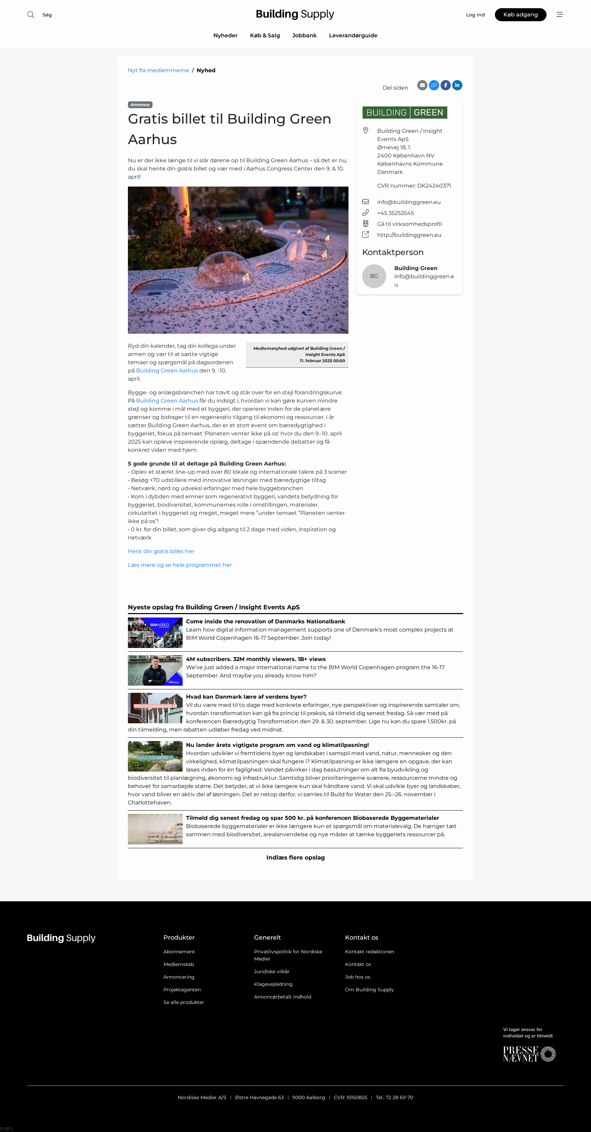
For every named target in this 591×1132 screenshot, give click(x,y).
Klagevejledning (273, 984)
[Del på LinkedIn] (457, 85)
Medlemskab (178, 964)
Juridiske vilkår (272, 971)
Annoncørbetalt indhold (282, 997)
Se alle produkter (183, 1002)
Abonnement (179, 952)
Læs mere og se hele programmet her (180, 565)
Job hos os (357, 977)
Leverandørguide (353, 35)
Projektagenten (182, 990)
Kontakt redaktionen (369, 952)
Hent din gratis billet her (161, 551)
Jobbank (304, 35)
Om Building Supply (369, 990)
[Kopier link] (434, 85)
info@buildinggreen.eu (409, 202)
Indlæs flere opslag (295, 857)
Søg (47, 15)
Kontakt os (358, 964)
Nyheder (225, 35)
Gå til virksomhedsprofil (409, 224)
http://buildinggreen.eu (409, 235)
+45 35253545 (395, 213)
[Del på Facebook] (446, 85)
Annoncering (179, 977)
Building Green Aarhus (167, 370)
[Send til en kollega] (422, 85)
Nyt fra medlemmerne (158, 70)
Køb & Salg (265, 35)
